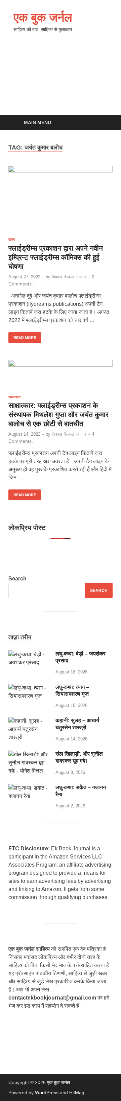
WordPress (46, 1092)
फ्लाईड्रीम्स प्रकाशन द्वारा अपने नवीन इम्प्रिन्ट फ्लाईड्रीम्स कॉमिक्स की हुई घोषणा (55, 257)
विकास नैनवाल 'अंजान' (69, 276)
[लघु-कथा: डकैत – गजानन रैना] (29, 788)
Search (17, 578)
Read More (22, 336)
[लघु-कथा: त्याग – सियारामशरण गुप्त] (29, 688)
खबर (11, 239)
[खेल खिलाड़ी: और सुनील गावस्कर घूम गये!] (29, 754)
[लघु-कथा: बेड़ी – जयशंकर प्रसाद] (29, 654)
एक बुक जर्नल (42, 17)
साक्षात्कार (14, 397)
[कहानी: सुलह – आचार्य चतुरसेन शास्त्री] (29, 721)
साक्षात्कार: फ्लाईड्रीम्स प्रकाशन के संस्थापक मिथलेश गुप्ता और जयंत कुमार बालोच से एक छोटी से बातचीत (58, 415)
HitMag (76, 1092)
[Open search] (104, 123)
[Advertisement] (60, 80)
